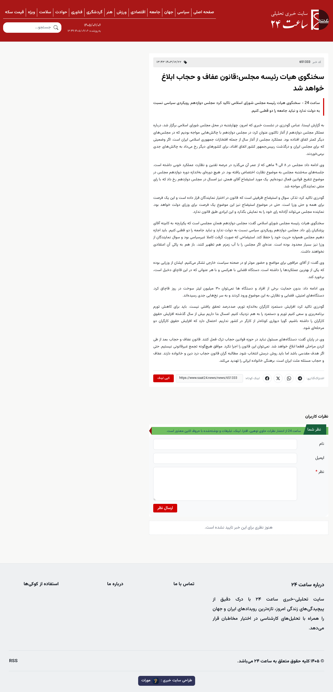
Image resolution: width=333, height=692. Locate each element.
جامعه (154, 12)
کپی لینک (163, 378)
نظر (320, 472)
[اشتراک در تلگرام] (300, 378)
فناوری (76, 12)
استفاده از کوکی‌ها (41, 584)
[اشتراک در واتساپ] (289, 378)
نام (321, 444)
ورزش (122, 12)
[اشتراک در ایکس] (278, 378)
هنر (109, 12)
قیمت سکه (14, 12)
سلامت (45, 12)
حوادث (61, 12)
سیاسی (183, 12)
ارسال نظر (165, 508)
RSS (13, 661)
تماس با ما (184, 584)
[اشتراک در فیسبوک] (267, 378)
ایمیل (319, 458)
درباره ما (115, 584)
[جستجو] (55, 27)
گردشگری (94, 12)
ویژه (31, 12)
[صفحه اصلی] (300, 19)
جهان (168, 12)
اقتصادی (138, 12)
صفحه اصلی (203, 12)
